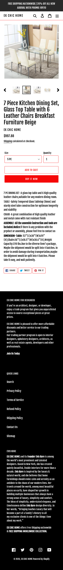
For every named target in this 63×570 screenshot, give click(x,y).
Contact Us (12, 427)
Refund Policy (14, 409)
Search (10, 382)
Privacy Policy (14, 391)
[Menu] (57, 15)
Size (6, 152)
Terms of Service (15, 400)
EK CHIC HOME (13, 15)
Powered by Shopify (41, 559)
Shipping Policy (15, 418)
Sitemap (11, 436)
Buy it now (31, 179)
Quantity (47, 152)
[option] (16, 90)
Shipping (8, 141)
